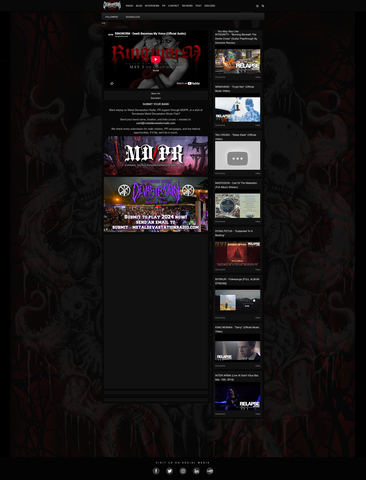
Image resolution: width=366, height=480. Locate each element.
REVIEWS (187, 5)
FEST (199, 5)
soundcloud (133, 16)
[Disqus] (156, 274)
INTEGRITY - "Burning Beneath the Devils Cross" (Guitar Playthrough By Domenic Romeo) (236, 38)
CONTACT (173, 5)
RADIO (129, 5)
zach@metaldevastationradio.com (155, 123)
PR (163, 5)
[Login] (257, 6)
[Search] (263, 6)
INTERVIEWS (152, 5)
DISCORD (209, 5)
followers (111, 16)
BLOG (139, 5)
